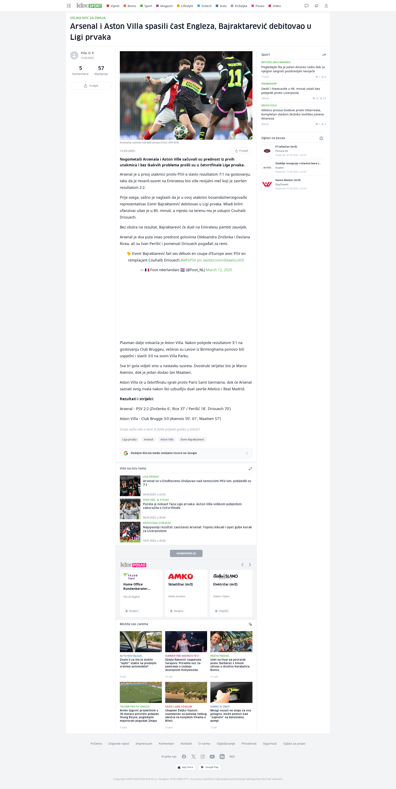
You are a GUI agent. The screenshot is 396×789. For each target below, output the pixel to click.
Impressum (144, 743)
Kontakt (186, 743)
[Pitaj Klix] (306, 5)
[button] (242, 564)
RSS (232, 756)
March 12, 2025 (219, 269)
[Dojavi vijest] (316, 5)
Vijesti (115, 6)
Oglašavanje (226, 743)
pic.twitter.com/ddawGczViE (220, 260)
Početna (96, 743)
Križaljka (241, 6)
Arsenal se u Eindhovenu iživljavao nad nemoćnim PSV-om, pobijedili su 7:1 (197, 483)
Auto (223, 6)
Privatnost (249, 743)
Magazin (166, 6)
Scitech (207, 6)
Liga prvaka (129, 439)
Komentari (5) (186, 553)
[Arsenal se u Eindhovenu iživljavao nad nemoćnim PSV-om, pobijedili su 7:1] (130, 486)
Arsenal (148, 439)
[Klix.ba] (89, 5)
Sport (148, 6)
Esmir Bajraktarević (192, 439)
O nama (204, 743)
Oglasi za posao (294, 743)
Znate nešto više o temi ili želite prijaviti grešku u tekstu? (160, 429)
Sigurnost (270, 743)
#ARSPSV (188, 260)
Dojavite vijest (118, 743)
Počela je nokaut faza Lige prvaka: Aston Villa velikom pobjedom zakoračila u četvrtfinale (192, 506)
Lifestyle (187, 6)
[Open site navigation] (68, 5)
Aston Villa (166, 439)
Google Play (211, 767)
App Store (187, 767)
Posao (260, 6)
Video (277, 6)
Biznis (132, 6)
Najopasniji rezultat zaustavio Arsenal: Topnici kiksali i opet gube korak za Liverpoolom (197, 529)
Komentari (166, 743)
